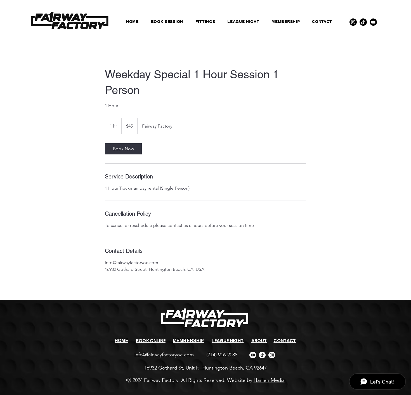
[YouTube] (373, 22)
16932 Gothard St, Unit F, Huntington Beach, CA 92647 (205, 368)
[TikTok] (363, 22)
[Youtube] (252, 355)
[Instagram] (353, 22)
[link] (123, 148)
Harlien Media (269, 380)
